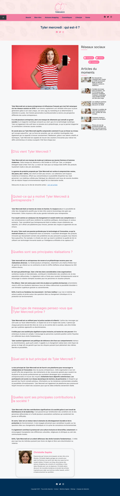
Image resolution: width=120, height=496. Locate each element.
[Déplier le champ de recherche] (3, 17)
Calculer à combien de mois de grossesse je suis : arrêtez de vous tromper (99, 112)
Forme (87, 17)
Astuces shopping (52, 17)
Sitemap (73, 489)
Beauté (28, 17)
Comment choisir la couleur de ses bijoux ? (99, 119)
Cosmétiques (67, 17)
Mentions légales (64, 489)
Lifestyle (78, 17)
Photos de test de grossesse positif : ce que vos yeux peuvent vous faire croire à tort (99, 127)
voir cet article (52, 185)
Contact (56, 489)
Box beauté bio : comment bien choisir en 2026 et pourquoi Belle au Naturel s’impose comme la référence (99, 81)
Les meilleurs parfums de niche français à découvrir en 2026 (99, 103)
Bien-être (37, 17)
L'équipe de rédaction (83, 489)
